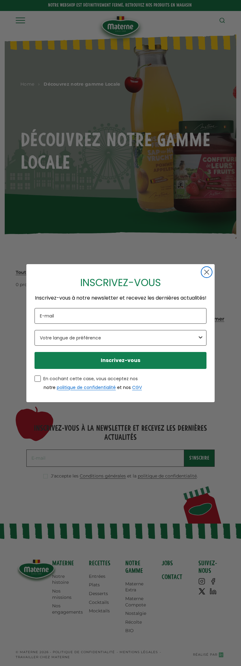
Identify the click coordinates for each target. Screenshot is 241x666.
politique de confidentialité (86, 387)
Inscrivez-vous (120, 360)
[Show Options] (200, 337)
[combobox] (118, 337)
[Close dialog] (206, 272)
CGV (137, 387)
